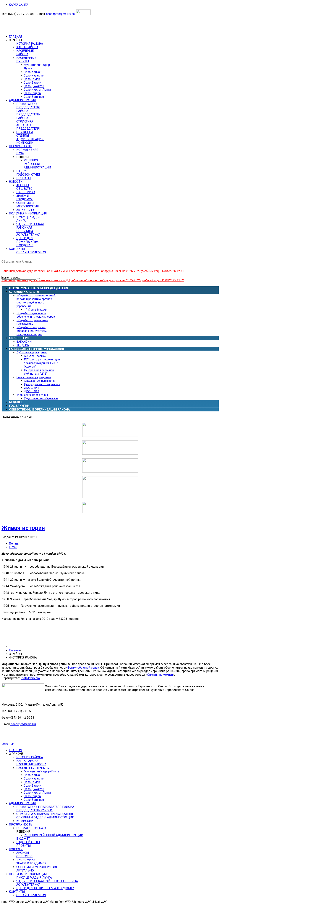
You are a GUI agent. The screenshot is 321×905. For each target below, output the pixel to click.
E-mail (13, 547)
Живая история (23, 527)
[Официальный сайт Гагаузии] (110, 497)
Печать (14, 543)
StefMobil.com (30, 678)
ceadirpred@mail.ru (58, 14)
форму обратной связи (83, 667)
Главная (14, 650)
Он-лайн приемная (160, 674)
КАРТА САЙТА (18, 5)
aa (73, 14)
